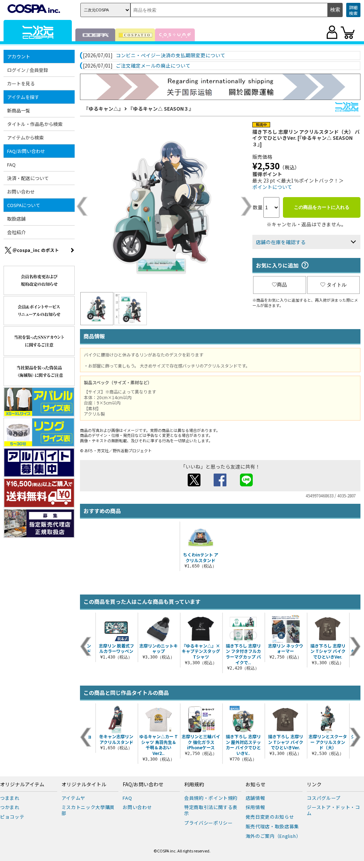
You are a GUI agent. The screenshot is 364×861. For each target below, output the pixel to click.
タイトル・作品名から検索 (35, 124)
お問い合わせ (21, 191)
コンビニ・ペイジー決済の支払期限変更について (170, 55)
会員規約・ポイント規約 (210, 797)
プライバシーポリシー (208, 822)
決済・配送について (28, 178)
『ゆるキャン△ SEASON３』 (161, 108)
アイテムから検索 (25, 137)
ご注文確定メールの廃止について (153, 66)
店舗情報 (255, 797)
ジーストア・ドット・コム (333, 810)
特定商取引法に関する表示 (210, 810)
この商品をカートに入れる (321, 207)
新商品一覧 (18, 110)
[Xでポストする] (194, 484)
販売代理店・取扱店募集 (272, 826)
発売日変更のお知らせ (270, 816)
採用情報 (255, 807)
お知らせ (256, 784)
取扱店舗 (16, 218)
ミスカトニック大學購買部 (88, 810)
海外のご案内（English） (273, 836)
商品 (282, 284)
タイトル (337, 284)
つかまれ (10, 807)
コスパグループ (324, 797)
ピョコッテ (12, 816)
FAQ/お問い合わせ (143, 784)
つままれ (10, 797)
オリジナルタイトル (83, 784)
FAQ (11, 164)
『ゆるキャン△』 (103, 108)
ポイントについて (272, 186)
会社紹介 (16, 232)
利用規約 (194, 784)
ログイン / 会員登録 (27, 70)
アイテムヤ (73, 797)
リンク (314, 784)
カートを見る (21, 83)
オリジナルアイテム (22, 784)
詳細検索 (353, 10)
